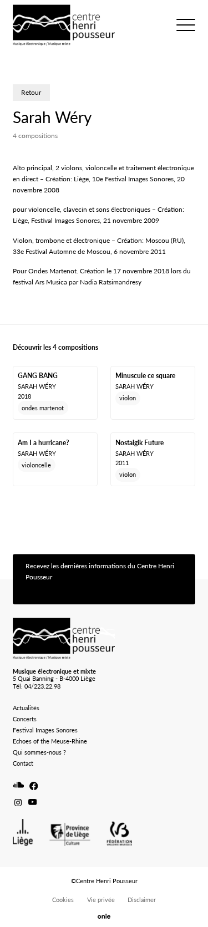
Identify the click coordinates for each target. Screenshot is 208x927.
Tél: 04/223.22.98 (36, 686)
